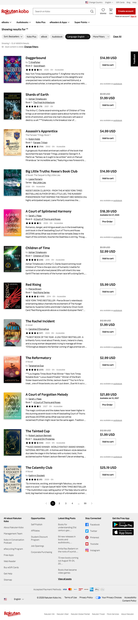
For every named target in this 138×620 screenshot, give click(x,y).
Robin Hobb (34, 139)
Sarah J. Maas (35, 215)
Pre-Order (107, 221)
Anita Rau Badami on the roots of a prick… (68, 550)
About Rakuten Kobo (14, 527)
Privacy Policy (86, 597)
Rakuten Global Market (80, 614)
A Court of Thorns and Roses (47, 219)
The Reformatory (38, 358)
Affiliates (35, 530)
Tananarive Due (36, 365)
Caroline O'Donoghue (39, 329)
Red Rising (33, 284)
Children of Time (38, 248)
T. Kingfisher (34, 62)
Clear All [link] (117, 36)
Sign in (133, 16)
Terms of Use (70, 597)
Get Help (8, 573)
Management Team (13, 533)
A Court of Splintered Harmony (48, 211)
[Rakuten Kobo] (15, 11)
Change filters (31, 46)
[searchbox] (62, 11)
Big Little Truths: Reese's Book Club (51, 171)
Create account (125, 11)
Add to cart (108, 65)
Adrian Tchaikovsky (38, 99)
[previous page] (46, 503)
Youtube (94, 544)
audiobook (117, 84)
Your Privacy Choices (112, 597)
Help (134, 2)
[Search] (92, 11)
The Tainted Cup (38, 431)
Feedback (134, 59)
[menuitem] (24, 22)
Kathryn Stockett (37, 475)
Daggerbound (36, 58)
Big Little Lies (39, 182)
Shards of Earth (37, 94)
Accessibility (130, 597)
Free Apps (9, 555)
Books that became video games (67, 571)
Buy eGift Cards (11, 567)
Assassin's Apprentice (42, 131)
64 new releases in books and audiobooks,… (67, 539)
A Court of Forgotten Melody (47, 394)
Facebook (95, 524)
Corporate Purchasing (41, 552)
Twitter (93, 531)
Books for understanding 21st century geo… (67, 527)
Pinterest (94, 537)
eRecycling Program (13, 549)
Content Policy (129, 600)
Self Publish (36, 524)
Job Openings (37, 546)
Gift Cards (120, 2)
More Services (113, 614)
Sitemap (8, 579)
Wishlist (103, 13)
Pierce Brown (35, 289)
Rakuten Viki (49, 614)
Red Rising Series (41, 292)
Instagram (95, 550)
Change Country (96, 2)
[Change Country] (5, 599)
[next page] (91, 503)
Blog (128, 2)
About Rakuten (127, 614)
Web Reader (10, 561)
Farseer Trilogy (40, 142)
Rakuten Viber (63, 614)
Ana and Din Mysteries (44, 439)
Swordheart (39, 65)
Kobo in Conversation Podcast (14, 541)
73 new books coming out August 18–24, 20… (68, 560)
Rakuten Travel (98, 614)
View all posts (65, 579)
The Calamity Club (39, 467)
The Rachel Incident (40, 321)
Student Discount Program (39, 538)
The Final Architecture (44, 102)
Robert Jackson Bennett (40, 435)
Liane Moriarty (36, 179)
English (17, 599)
